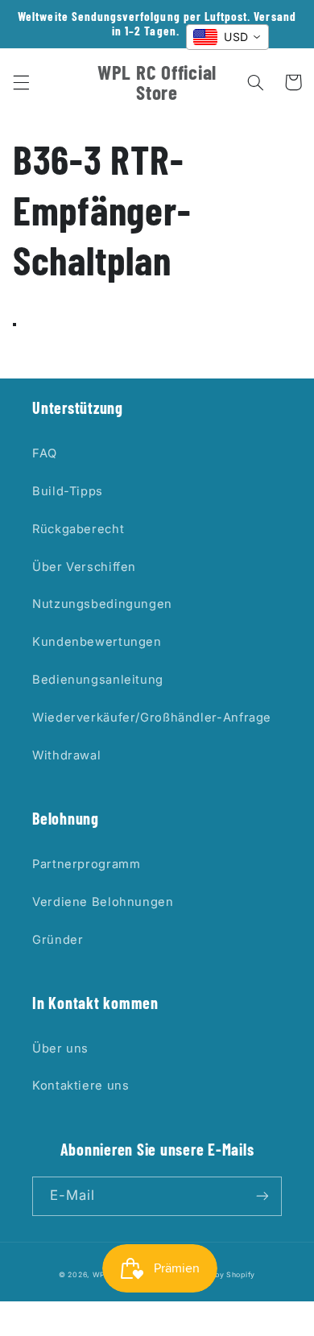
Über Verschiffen (84, 567)
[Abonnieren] (262, 1196)
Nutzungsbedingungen (102, 604)
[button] (20, 82)
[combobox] (227, 37)
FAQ (44, 453)
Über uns (60, 1048)
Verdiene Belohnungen (103, 902)
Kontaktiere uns (80, 1085)
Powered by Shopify (217, 1275)
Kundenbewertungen (97, 642)
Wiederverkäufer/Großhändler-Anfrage (151, 717)
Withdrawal (66, 755)
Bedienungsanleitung (97, 679)
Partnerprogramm (86, 864)
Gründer (57, 940)
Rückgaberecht (78, 529)
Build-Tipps (67, 491)
